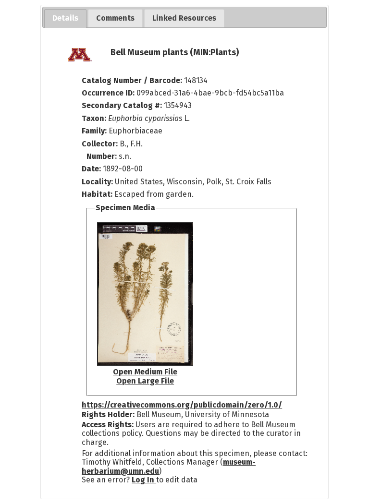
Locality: (97, 181)
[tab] (65, 18)
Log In (144, 479)
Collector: (101, 143)
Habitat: (98, 194)
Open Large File (145, 380)
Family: (94, 130)
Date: (91, 168)
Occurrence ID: (109, 92)
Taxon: (94, 118)
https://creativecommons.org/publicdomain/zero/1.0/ (182, 404)
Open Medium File (145, 371)
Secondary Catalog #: (122, 105)
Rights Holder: (108, 414)
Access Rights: (108, 424)
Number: (102, 156)
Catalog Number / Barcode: (133, 80)
